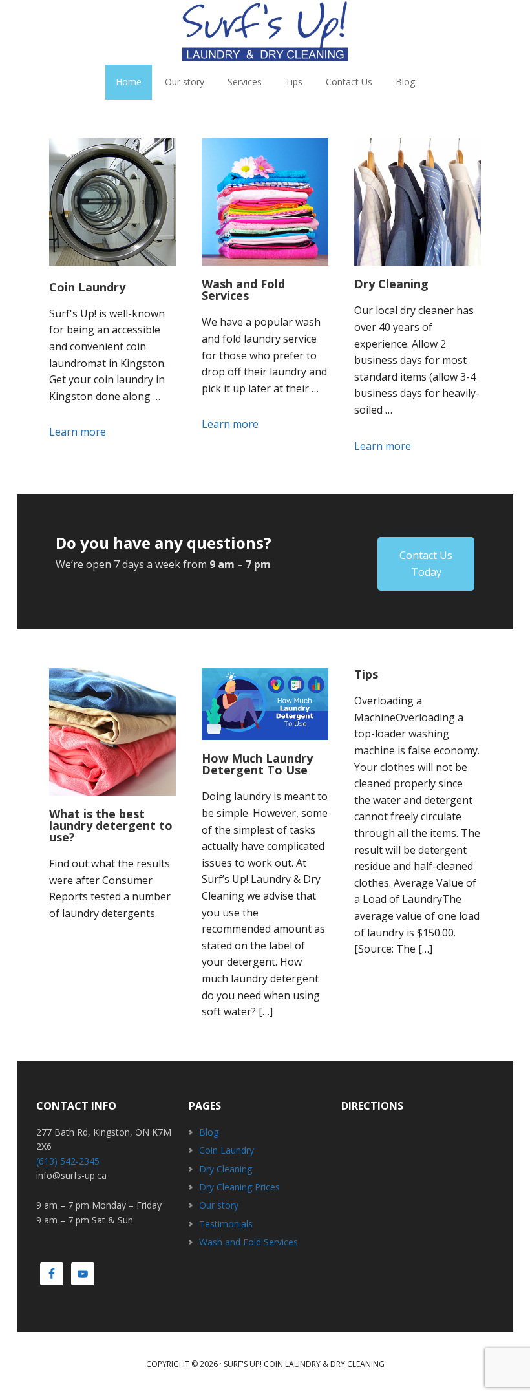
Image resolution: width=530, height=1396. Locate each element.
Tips (366, 674)
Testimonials (226, 1224)
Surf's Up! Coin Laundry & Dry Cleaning (304, 1364)
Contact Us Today (425, 563)
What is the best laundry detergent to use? (111, 825)
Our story (218, 1205)
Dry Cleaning (391, 283)
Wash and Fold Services (243, 289)
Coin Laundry (87, 287)
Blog (208, 1132)
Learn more (97, 432)
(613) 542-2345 (68, 1161)
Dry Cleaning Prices (239, 1187)
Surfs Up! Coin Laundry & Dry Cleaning (265, 32)
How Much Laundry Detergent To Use (257, 763)
